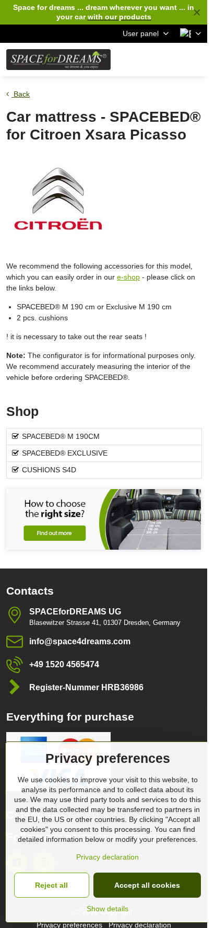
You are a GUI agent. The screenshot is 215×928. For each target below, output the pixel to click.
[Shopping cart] (169, 59)
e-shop (128, 277)
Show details (107, 908)
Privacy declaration (107, 857)
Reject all (51, 885)
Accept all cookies (147, 885)
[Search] (144, 59)
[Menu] (194, 59)
